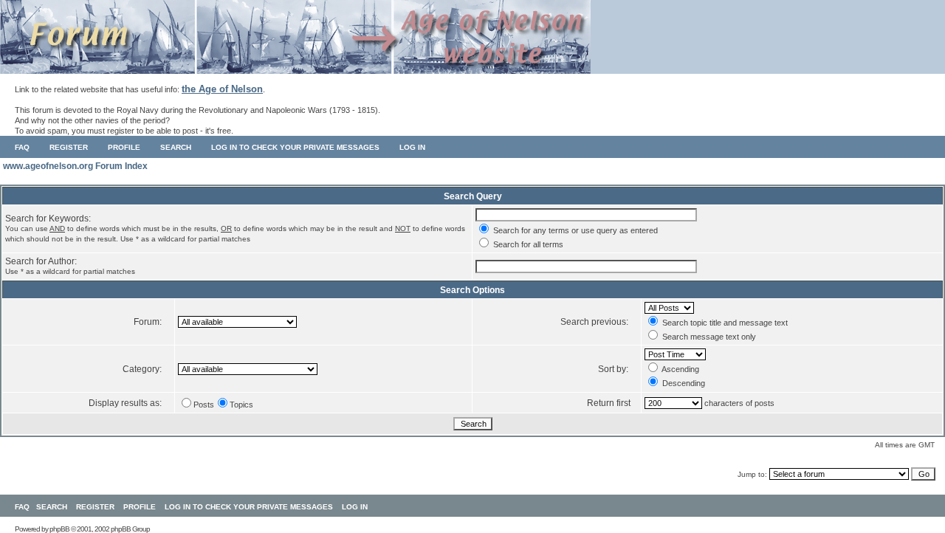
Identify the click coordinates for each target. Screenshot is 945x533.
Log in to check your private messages (295, 147)
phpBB (59, 529)
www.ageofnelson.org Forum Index (75, 166)
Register (68, 147)
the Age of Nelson (222, 88)
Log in (412, 147)
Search (175, 147)
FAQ (22, 147)
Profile (124, 147)
